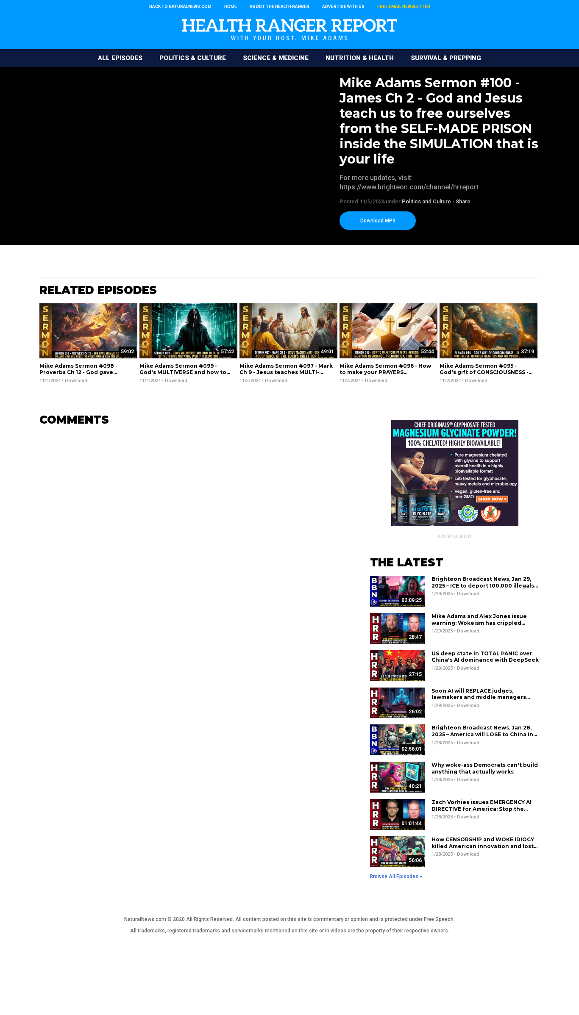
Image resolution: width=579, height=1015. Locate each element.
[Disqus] (192, 539)
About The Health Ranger (279, 6)
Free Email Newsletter (403, 6)
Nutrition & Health (360, 58)
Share (463, 201)
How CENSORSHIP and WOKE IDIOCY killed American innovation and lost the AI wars (482, 846)
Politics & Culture (192, 58)
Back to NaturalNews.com (180, 6)
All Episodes (120, 58)
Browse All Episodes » (396, 876)
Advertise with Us (343, 6)
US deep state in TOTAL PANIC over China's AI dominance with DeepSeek (485, 656)
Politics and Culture (426, 201)
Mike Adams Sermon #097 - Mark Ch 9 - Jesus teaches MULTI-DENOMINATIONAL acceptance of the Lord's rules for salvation (286, 376)
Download (76, 380)
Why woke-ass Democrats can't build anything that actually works (484, 768)
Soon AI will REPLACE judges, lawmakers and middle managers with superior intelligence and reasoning (478, 701)
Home (230, 6)
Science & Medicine (276, 58)
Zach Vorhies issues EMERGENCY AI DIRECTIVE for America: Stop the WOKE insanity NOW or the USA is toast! (481, 812)
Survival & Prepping (446, 58)
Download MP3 (377, 221)
